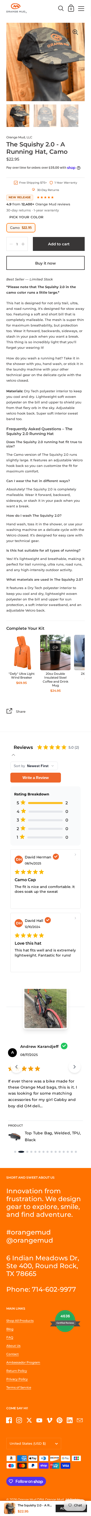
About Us (13, 1346)
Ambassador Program (23, 1362)
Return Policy (16, 1371)
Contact (12, 1354)
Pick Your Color (26, 217)
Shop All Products (20, 1321)
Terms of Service (18, 1387)
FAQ (9, 1337)
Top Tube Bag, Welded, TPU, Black (53, 1136)
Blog (9, 1329)
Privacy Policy (17, 1379)
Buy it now (45, 263)
